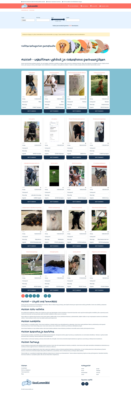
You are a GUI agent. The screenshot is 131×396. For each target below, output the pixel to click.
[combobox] (28, 20)
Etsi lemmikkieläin (73, 6)
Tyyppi (22, 17)
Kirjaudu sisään (105, 6)
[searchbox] (26, 20)
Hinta (52, 17)
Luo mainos (85, 6)
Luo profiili (94, 6)
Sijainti (67, 17)
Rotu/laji (38, 17)
